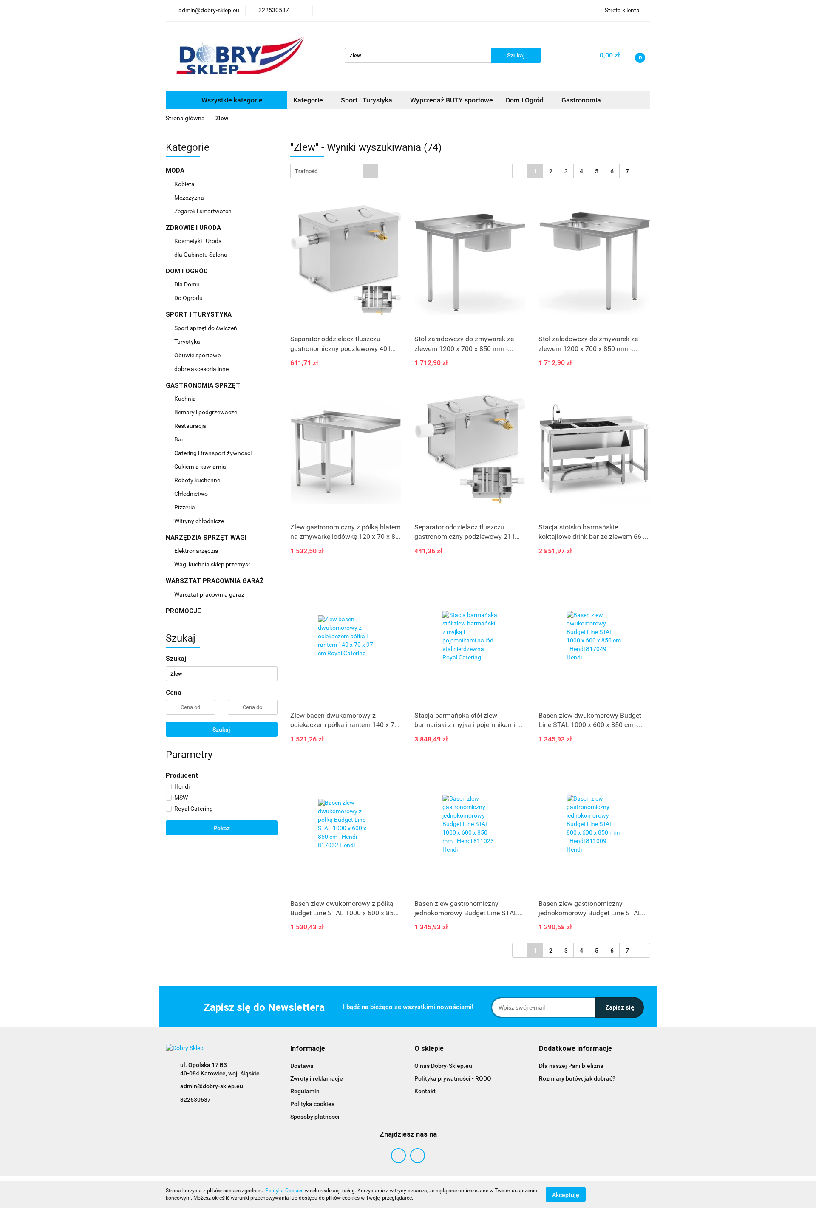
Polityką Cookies (284, 1191)
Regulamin (305, 1091)
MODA (176, 170)
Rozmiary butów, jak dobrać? (577, 1078)
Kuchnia (185, 398)
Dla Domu (187, 284)
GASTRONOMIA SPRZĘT (204, 385)
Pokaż (221, 828)
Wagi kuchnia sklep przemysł (212, 564)
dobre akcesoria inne (201, 368)
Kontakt (425, 1091)
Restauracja (190, 425)
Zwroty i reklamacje (316, 1078)
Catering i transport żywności (213, 453)
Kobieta (185, 184)
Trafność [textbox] (306, 171)
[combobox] (334, 171)
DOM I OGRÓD (188, 271)
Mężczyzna (189, 197)
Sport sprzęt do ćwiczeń (206, 328)
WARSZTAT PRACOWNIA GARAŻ (216, 581)
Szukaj (221, 729)
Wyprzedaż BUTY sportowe (451, 100)
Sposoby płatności (315, 1116)
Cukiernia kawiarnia (200, 466)
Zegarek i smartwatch (203, 211)
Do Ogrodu (189, 297)
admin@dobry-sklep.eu (211, 1086)
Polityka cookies (312, 1103)
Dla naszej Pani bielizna (571, 1065)
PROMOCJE (183, 611)
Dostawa (302, 1065)
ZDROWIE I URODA (194, 228)
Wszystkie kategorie (231, 100)
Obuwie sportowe (197, 355)
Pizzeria (185, 507)
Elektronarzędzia (197, 550)
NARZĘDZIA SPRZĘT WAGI (207, 537)
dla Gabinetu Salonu (201, 254)
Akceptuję (565, 1194)
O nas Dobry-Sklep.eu (443, 1065)
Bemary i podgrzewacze (206, 412)
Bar (179, 439)
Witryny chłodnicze (199, 521)
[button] (307, 1049)
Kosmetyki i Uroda (198, 241)
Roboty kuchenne (197, 480)
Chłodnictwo (191, 493)
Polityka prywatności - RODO (452, 1078)
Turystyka (187, 341)
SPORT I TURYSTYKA (199, 314)
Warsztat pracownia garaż (210, 594)
